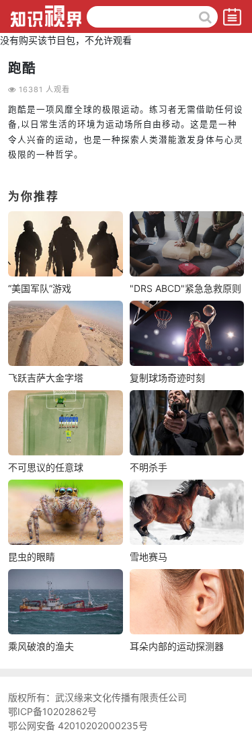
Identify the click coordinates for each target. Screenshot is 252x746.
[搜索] (205, 17)
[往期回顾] (232, 15)
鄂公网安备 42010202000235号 (78, 725)
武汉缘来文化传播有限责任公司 (121, 697)
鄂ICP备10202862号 (52, 711)
